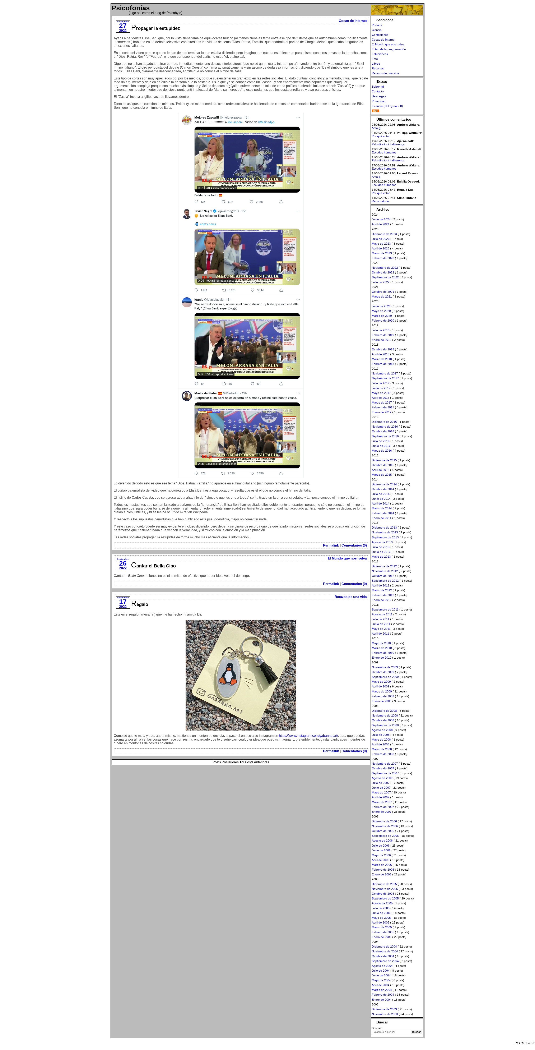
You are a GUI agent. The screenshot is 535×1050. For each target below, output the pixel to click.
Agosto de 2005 (382, 903)
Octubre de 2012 (383, 575)
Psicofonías (131, 8)
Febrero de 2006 (383, 869)
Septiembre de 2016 (385, 436)
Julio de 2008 (381, 734)
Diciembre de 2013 (384, 527)
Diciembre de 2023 (384, 234)
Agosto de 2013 (382, 542)
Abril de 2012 (380, 585)
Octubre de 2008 (383, 720)
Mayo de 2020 (381, 311)
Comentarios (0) (354, 545)
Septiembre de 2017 (385, 378)
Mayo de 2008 (381, 739)
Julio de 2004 (381, 970)
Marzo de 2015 (382, 474)
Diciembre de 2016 (384, 421)
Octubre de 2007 (383, 768)
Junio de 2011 (381, 624)
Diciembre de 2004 (384, 946)
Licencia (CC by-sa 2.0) (387, 106)
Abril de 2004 (380, 985)
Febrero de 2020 (383, 320)
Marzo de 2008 (382, 749)
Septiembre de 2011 (385, 609)
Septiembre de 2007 (385, 773)
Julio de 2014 (381, 494)
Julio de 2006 (381, 845)
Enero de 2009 (381, 701)
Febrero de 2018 (383, 363)
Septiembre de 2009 (385, 676)
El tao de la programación (389, 49)
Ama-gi (376, 128)
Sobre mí (378, 86)
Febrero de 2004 (383, 994)
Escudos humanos (384, 152)
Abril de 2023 (380, 248)
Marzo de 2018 (382, 359)
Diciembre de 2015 (384, 460)
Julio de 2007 (381, 782)
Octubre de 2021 (383, 291)
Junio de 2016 (381, 445)
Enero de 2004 (381, 999)
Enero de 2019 (381, 339)
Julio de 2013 (381, 547)
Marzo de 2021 (382, 296)
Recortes (378, 68)
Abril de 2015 (380, 469)
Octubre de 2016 (383, 431)
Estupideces (380, 54)
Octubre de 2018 (383, 349)
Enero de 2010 (381, 657)
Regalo (139, 604)
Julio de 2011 (380, 619)
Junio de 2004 (381, 975)
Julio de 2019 (381, 330)
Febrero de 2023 (383, 258)
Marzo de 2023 (382, 253)
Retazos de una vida (351, 597)
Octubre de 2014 (383, 489)
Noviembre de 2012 (385, 571)
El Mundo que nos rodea (347, 558)
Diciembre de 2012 (384, 566)
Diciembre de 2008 (384, 710)
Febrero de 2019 (383, 335)
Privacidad (379, 101)
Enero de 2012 (381, 600)
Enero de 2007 (381, 811)
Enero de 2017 (381, 412)
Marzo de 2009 (382, 691)
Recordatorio (380, 201)
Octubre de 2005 (383, 893)
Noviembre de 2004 (385, 951)
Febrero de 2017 (383, 407)
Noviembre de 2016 (385, 426)
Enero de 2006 (381, 874)
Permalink (331, 545)
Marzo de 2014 (382, 508)
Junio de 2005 (381, 913)
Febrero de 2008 (383, 754)
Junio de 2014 (381, 498)
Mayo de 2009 (381, 681)
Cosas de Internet (353, 21)
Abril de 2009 (380, 686)
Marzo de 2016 (382, 450)
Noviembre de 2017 (385, 373)
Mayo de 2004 (381, 980)
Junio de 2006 (381, 850)
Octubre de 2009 (383, 672)
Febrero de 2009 (383, 696)
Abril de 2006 (380, 860)
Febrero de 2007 (383, 807)
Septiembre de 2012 (385, 580)
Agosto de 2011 (382, 614)
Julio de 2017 (381, 383)
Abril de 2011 (380, 633)
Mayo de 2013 (381, 556)
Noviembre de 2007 (385, 763)
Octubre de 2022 (383, 272)
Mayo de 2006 (381, 855)
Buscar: (377, 1028)
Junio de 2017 (381, 388)
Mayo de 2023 (381, 243)
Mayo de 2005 (381, 917)
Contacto (378, 91)
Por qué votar (381, 136)
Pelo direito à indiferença (388, 144)
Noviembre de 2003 (385, 1014)
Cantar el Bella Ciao (153, 565)
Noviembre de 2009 (385, 667)
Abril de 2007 (380, 797)
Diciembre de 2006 (384, 821)
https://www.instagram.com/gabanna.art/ (308, 735)
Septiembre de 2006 (385, 835)
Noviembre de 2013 (385, 532)
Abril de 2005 (380, 922)
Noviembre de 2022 (385, 267)
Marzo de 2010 (382, 648)
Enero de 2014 (381, 518)
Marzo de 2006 (382, 864)
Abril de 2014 (380, 503)
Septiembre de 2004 (385, 961)
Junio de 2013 (381, 551)
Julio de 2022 (381, 282)
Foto (375, 58)
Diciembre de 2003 (384, 1009)
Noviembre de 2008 (385, 715)
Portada (377, 25)
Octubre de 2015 (383, 465)
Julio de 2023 (381, 238)
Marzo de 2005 (382, 927)
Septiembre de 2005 (385, 898)
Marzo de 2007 (382, 802)
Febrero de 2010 (383, 652)
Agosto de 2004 (382, 965)
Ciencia (377, 30)
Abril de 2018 (380, 354)
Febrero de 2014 (383, 513)
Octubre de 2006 (383, 831)
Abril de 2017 (380, 397)
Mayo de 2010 (381, 643)
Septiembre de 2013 (385, 537)
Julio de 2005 (381, 908)
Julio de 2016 (381, 441)
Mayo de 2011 (381, 628)
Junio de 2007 (381, 787)
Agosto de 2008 (382, 730)
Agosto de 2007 (382, 778)
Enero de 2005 (381, 937)
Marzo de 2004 (382, 989)
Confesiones (380, 34)
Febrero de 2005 (383, 932)
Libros (376, 63)
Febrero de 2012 (383, 595)
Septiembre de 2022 (385, 277)
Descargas (379, 96)
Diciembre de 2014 (384, 484)
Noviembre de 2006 (385, 826)
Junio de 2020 (381, 306)
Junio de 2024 (381, 219)
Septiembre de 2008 (385, 725)
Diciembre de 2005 (384, 884)
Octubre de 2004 (383, 956)
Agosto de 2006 (382, 840)
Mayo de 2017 (381, 393)
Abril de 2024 (380, 224)
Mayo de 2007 (381, 792)
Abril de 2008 (380, 744)
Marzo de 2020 (382, 315)
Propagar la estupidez (155, 28)
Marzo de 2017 (382, 402)
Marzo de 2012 (382, 590)
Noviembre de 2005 (385, 888)
